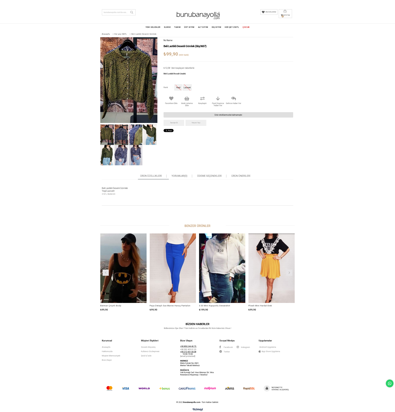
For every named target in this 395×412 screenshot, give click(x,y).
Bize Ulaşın (107, 360)
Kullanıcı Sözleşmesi (150, 351)
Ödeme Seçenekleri (209, 176)
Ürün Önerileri (240, 176)
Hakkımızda (107, 351)
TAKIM (177, 27)
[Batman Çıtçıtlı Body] (123, 268)
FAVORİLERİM (270, 12)
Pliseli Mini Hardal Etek (260, 305)
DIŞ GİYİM (216, 27)
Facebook (228, 347)
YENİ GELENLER (153, 27)
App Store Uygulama (271, 351)
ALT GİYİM (203, 27)
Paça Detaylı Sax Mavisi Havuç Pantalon (170, 305)
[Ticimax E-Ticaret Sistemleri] (197, 409)
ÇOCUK (246, 27)
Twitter (226, 352)
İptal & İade (146, 356)
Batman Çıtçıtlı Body (110, 305)
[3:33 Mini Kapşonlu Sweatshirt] (222, 268)
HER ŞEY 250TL (232, 27)
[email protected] (187, 356)
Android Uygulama (267, 347)
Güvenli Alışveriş (148, 347)
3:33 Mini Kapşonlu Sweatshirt (214, 305)
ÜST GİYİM (189, 27)
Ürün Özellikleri (151, 176)
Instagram (245, 347)
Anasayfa (106, 347)
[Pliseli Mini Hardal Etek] (271, 268)
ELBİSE (167, 27)
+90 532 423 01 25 (188, 349)
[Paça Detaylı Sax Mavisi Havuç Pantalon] (173, 268)
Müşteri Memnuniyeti (111, 356)
